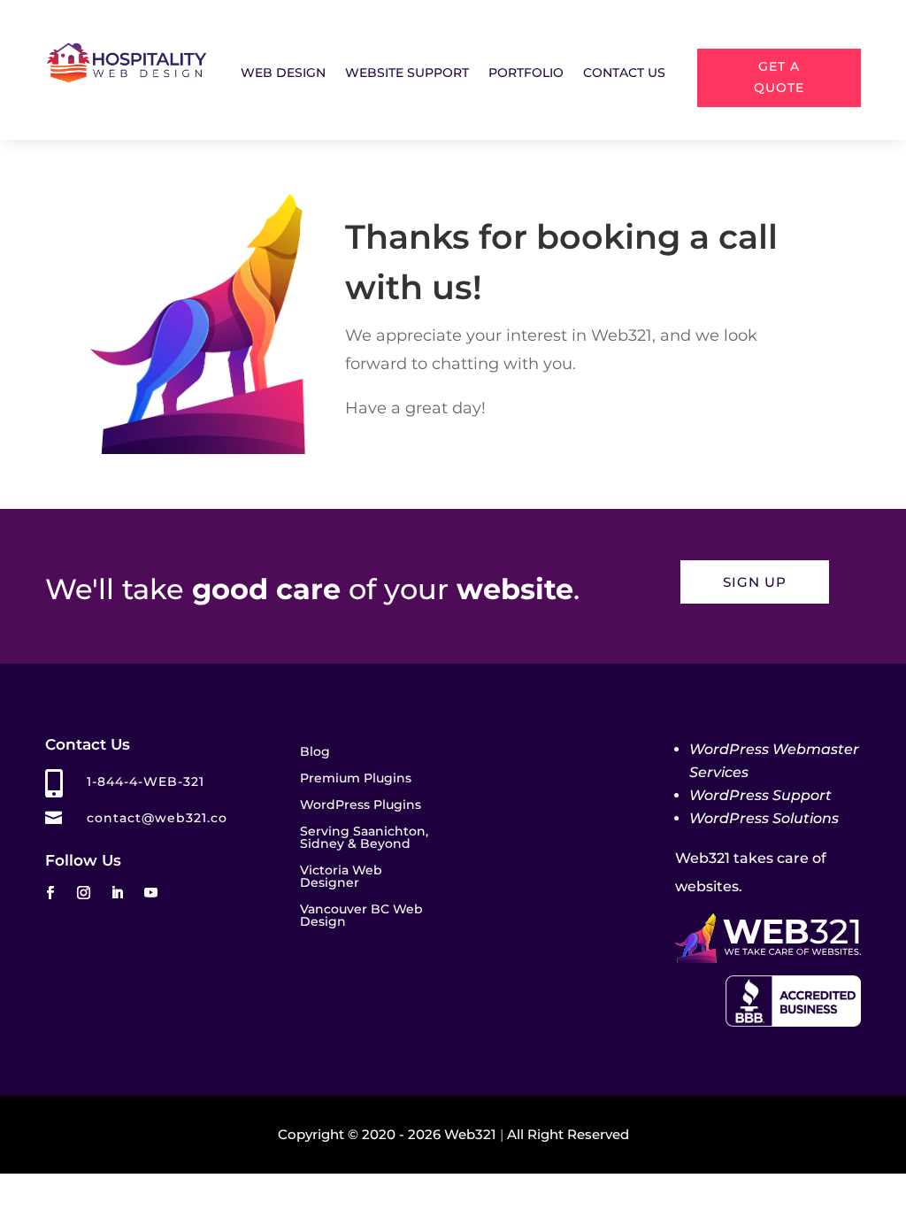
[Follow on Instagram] (83, 893)
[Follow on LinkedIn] (117, 893)
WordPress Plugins (360, 805)
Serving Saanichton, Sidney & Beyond (364, 838)
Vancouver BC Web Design (361, 916)
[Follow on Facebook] (49, 893)
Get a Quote (779, 77)
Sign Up (755, 582)
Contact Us (624, 73)
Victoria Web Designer (341, 877)
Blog (315, 752)
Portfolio (526, 73)
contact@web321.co (157, 818)
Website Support (407, 73)
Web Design (283, 73)
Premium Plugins (355, 779)
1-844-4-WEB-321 (145, 781)
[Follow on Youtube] (150, 893)
